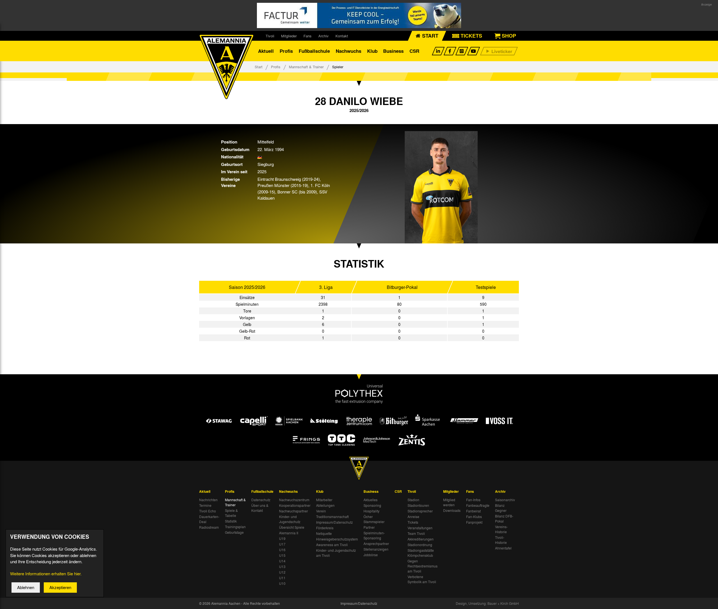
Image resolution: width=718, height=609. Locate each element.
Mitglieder (289, 35)
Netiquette (324, 533)
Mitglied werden (449, 502)
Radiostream (209, 527)
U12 (282, 572)
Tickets (413, 522)
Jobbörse (370, 554)
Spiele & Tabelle (231, 513)
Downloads (452, 510)
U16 (282, 549)
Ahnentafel (503, 548)
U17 (282, 544)
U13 (282, 566)
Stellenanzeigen (375, 549)
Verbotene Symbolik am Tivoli (422, 579)
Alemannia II (288, 532)
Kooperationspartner (294, 505)
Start (259, 66)
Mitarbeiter (324, 499)
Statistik (231, 521)
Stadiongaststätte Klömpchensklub (421, 553)
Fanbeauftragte (477, 505)
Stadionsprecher (420, 511)
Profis (286, 50)
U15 (282, 555)
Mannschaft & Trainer (306, 66)
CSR (414, 50)
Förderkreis (324, 527)
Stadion (413, 499)
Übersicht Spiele (291, 527)
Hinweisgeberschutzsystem (337, 539)
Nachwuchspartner (293, 511)
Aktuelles (370, 499)
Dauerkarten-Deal (209, 519)
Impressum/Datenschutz (334, 522)
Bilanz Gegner (501, 508)
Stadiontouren (418, 505)
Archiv (323, 35)
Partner (369, 527)
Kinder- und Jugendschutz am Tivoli (336, 553)
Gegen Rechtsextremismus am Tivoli (423, 566)
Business (393, 50)
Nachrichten (208, 499)
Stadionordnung (420, 544)
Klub (372, 50)
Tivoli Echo (207, 511)
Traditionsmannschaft (332, 516)
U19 (282, 538)
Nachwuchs (348, 50)
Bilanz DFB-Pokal (504, 519)
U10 (282, 583)
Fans (307, 35)
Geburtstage (234, 532)
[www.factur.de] (359, 15)
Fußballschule (314, 50)
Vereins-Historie (501, 529)
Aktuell (266, 50)
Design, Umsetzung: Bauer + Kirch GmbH (487, 603)
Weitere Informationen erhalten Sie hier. (46, 574)
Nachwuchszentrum (294, 499)
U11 (282, 577)
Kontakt (341, 35)
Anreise (413, 516)
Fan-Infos (473, 499)
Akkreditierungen (421, 539)
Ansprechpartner (376, 543)
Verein (321, 511)
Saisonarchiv (505, 499)
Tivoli (270, 35)
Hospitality (371, 511)
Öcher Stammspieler (374, 519)
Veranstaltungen (420, 527)
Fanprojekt (474, 522)
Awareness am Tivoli (332, 544)
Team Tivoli (416, 533)
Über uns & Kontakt (259, 508)
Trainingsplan (235, 526)
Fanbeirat (473, 511)
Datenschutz (260, 499)
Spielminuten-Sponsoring (374, 535)
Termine (205, 505)
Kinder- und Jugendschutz (289, 519)
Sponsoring (372, 505)
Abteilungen (325, 505)
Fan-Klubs (474, 516)
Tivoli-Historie (501, 540)
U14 (282, 561)
